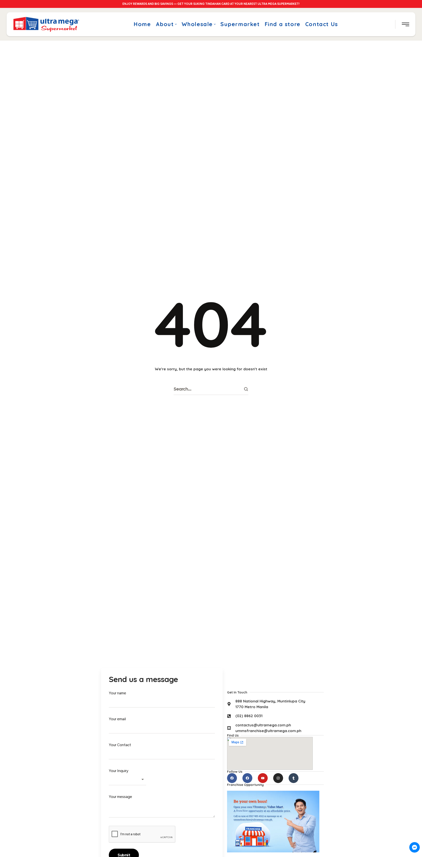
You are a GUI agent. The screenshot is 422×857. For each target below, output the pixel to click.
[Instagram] (278, 778)
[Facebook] (232, 778)
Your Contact (120, 745)
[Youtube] (263, 778)
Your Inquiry (118, 771)
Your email (117, 719)
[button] (176, 24)
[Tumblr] (293, 778)
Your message (120, 796)
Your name (117, 693)
